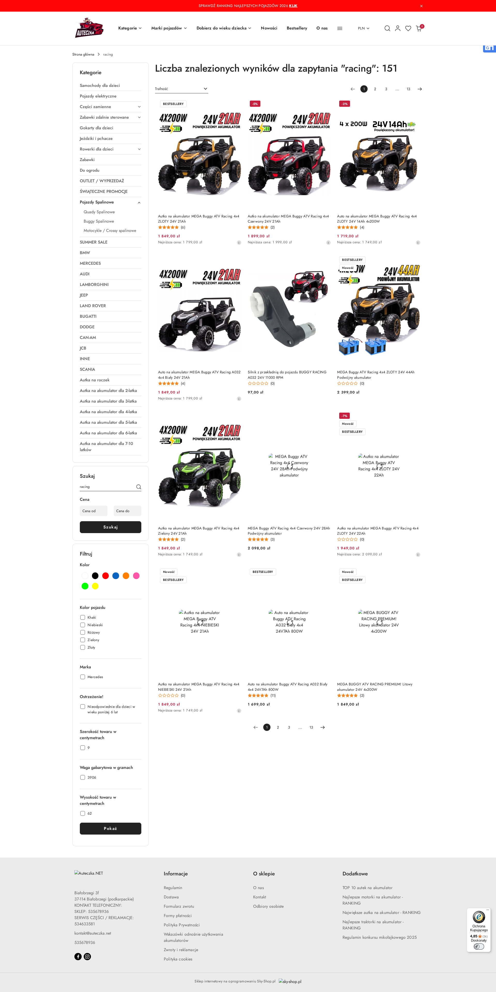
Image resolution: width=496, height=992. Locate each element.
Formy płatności (178, 916)
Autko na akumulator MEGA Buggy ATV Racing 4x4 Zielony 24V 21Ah (198, 531)
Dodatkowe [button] (355, 873)
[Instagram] (87, 956)
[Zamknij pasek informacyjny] (421, 6)
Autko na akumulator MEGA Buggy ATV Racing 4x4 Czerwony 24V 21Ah (288, 219)
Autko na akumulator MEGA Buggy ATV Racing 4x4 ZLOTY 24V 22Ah (378, 531)
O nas (258, 888)
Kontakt (259, 897)
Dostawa (171, 897)
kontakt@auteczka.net (92, 933)
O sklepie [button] (264, 873)
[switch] (479, 946)
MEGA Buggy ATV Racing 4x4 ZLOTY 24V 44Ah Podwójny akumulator (375, 374)
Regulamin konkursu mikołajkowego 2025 (380, 937)
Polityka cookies (178, 959)
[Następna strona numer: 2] (420, 89)
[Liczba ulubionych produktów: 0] (408, 28)
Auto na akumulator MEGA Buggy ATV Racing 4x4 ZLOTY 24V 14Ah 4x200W (377, 219)
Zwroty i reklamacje (181, 950)
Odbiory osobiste (268, 906)
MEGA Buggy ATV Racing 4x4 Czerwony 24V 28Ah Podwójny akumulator (289, 531)
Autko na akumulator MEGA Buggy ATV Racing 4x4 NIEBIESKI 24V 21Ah (198, 686)
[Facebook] (78, 956)
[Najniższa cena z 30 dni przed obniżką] (239, 242)
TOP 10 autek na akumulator (367, 888)
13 (408, 89)
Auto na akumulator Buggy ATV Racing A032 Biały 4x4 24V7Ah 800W (288, 686)
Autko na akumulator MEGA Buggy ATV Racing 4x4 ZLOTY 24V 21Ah (198, 219)
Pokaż (110, 828)
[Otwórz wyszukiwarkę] (387, 28)
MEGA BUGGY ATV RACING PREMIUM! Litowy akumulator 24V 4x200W (374, 686)
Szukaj (110, 527)
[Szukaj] (138, 487)
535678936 (84, 942)
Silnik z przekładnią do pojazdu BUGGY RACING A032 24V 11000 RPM (287, 374)
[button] (130, 28)
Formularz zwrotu (179, 906)
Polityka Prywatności (182, 925)
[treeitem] (110, 85)
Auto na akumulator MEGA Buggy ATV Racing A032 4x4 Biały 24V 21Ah (199, 374)
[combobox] (181, 89)
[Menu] (488, 911)
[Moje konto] (398, 28)
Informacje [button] (176, 873)
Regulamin (173, 888)
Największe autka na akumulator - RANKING (382, 912)
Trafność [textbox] (161, 88)
